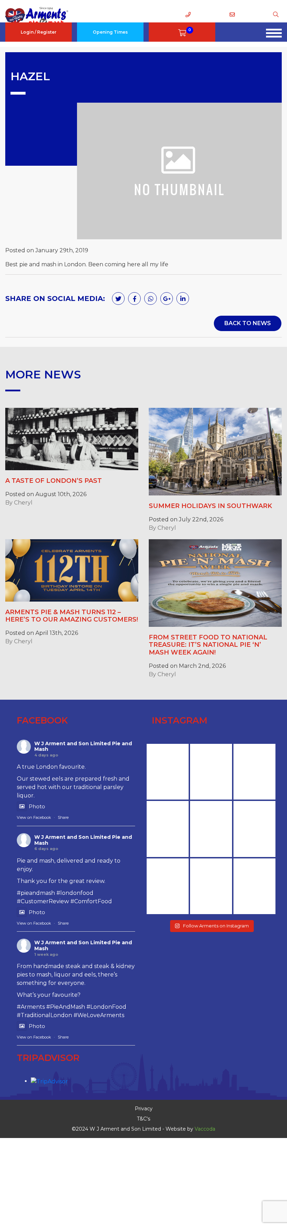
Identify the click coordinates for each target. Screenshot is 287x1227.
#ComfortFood (91, 901)
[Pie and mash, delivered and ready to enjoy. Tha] (168, 829)
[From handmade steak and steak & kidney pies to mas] (211, 829)
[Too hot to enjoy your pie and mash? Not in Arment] (254, 886)
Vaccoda (205, 1129)
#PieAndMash (65, 1006)
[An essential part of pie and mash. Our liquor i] (254, 829)
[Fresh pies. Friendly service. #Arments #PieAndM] (211, 886)
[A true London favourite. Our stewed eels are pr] (254, 772)
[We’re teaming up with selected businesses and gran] (211, 772)
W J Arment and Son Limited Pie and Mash (83, 746)
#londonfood (74, 893)
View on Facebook (34, 817)
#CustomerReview (43, 901)
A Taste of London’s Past (53, 481)
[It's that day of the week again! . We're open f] (168, 886)
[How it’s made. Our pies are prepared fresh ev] (168, 772)
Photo (37, 806)
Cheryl (23, 502)
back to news (247, 323)
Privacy (144, 1108)
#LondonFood (106, 1006)
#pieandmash (36, 893)
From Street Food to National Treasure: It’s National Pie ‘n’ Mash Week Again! (208, 644)
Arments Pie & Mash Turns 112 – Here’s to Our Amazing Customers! (71, 616)
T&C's (143, 1119)
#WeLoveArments (99, 1015)
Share (63, 817)
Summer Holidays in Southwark (210, 506)
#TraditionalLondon (44, 1015)
